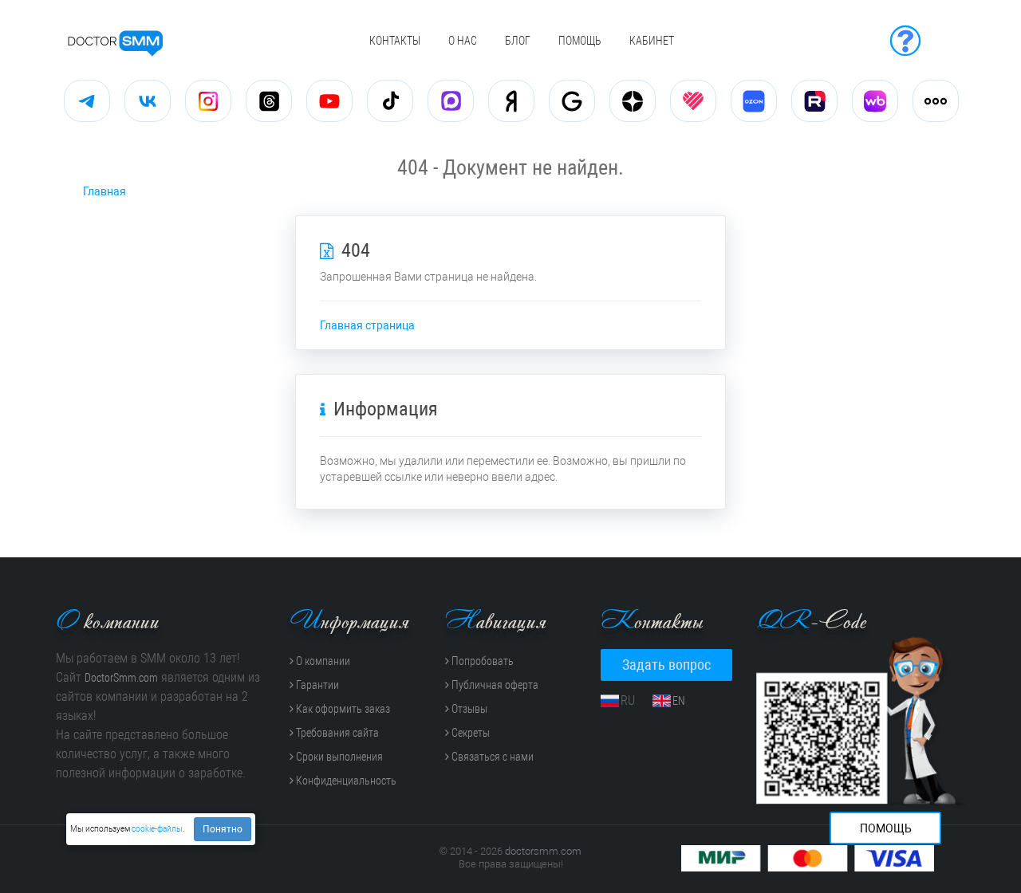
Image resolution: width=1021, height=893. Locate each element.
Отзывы (468, 708)
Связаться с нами (491, 756)
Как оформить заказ (342, 708)
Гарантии (316, 685)
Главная (104, 191)
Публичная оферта (493, 685)
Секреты (469, 732)
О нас (462, 40)
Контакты (394, 40)
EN (678, 700)
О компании (322, 661)
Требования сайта (336, 732)
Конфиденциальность (345, 780)
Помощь (579, 40)
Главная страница (367, 325)
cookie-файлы (157, 828)
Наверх (503, 870)
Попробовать (481, 661)
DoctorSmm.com (121, 677)
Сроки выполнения (338, 756)
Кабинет (651, 40)
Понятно (222, 829)
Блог (517, 40)
